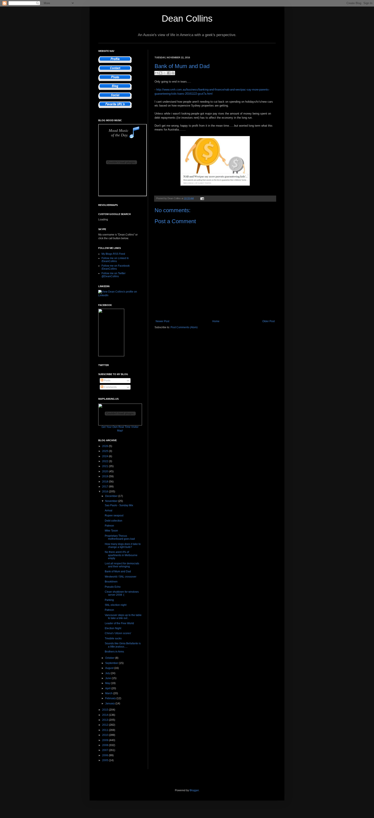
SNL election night (115, 604)
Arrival (108, 510)
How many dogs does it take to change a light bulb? (123, 546)
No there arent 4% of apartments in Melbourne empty (121, 555)
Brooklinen (111, 581)
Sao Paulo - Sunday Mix (119, 505)
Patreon (109, 525)
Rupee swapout (114, 515)
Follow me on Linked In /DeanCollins (115, 260)
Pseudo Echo (113, 586)
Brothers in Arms (114, 651)
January (110, 703)
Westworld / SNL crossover (120, 576)
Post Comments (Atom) (184, 327)
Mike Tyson (111, 530)
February (110, 698)
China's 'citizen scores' (118, 633)
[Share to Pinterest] (173, 73)
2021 (105, 466)
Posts (106, 380)
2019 (105, 476)
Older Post (268, 321)
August (109, 668)
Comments (110, 387)
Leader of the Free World (119, 623)
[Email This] (156, 73)
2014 (105, 714)
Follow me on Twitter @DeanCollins (114, 275)
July (108, 673)
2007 (105, 750)
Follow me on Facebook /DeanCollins (116, 267)
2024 (105, 456)
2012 (105, 724)
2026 (105, 446)
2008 (105, 745)
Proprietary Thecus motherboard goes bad (120, 537)
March (109, 693)
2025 (105, 451)
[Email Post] (201, 198)
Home (215, 321)
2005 (105, 760)
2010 (105, 735)
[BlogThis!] (160, 73)
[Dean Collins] (111, 355)
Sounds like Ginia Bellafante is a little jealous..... (123, 645)
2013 (105, 719)
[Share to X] (165, 73)
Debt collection (113, 520)
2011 (105, 730)
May (108, 683)
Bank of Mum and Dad (118, 571)
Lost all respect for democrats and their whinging (122, 565)
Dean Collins (187, 18)
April (108, 688)
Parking (109, 600)
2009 (105, 740)
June (108, 678)
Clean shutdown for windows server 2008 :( (122, 593)
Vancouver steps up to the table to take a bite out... (123, 617)
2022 (105, 461)
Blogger (194, 790)
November (111, 501)
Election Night (113, 628)
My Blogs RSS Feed (113, 253)
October (110, 657)
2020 (105, 471)
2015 (105, 709)
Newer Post (162, 321)
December (111, 496)
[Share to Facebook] (169, 73)
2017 (105, 486)
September (112, 663)
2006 (105, 755)
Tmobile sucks (113, 638)
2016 (105, 491)
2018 (105, 481)
